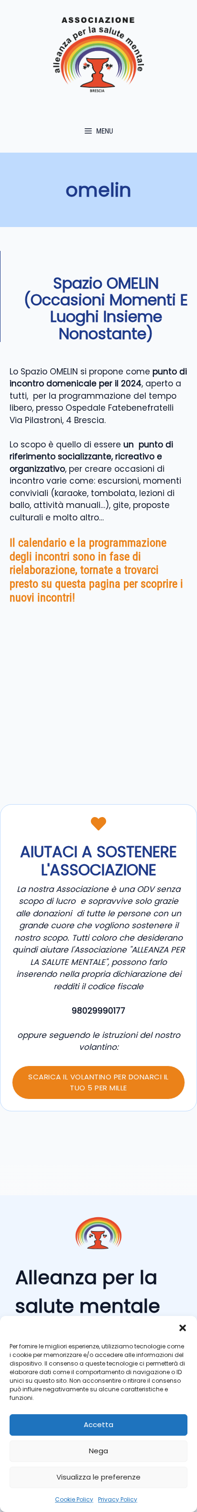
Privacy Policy (117, 1499)
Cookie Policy (74, 1499)
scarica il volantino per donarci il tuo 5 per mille (98, 1082)
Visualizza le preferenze (98, 1477)
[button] (182, 1328)
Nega (98, 1451)
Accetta (98, 1424)
